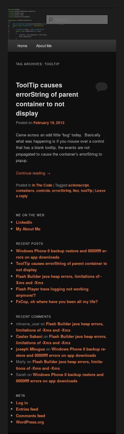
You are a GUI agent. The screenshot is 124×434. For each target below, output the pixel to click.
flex (76, 190)
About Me (44, 45)
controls (43, 190)
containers (25, 190)
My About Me (28, 229)
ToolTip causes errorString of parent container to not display (47, 99)
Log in (22, 402)
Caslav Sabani (29, 336)
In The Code (42, 185)
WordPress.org (30, 422)
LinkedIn (24, 222)
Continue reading (33, 173)
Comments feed (30, 415)
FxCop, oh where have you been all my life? (57, 301)
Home (22, 45)
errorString (61, 190)
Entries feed (27, 409)
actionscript (78, 185)
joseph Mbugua (30, 349)
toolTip (86, 190)
